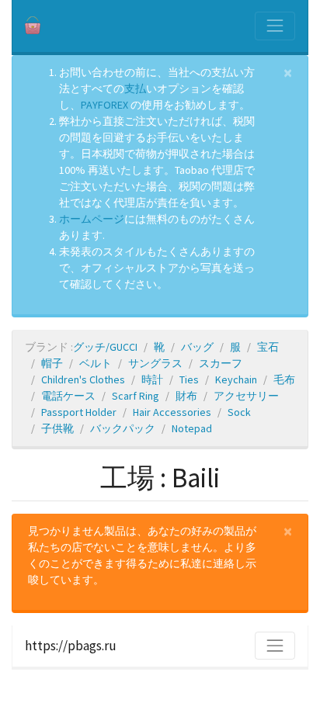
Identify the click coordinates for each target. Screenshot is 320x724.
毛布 (284, 379)
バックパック (122, 428)
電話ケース (68, 396)
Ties (189, 379)
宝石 (268, 347)
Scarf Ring (135, 396)
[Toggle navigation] (275, 26)
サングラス (155, 363)
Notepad (192, 428)
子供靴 (57, 428)
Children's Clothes (83, 379)
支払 (135, 88)
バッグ (197, 347)
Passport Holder (79, 412)
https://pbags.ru (71, 645)
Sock (239, 412)
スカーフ (220, 363)
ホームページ (91, 219)
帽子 (52, 363)
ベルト (95, 363)
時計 (152, 379)
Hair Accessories (172, 412)
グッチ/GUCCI (105, 347)
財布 (186, 396)
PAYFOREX (104, 105)
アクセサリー (246, 396)
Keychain (236, 379)
